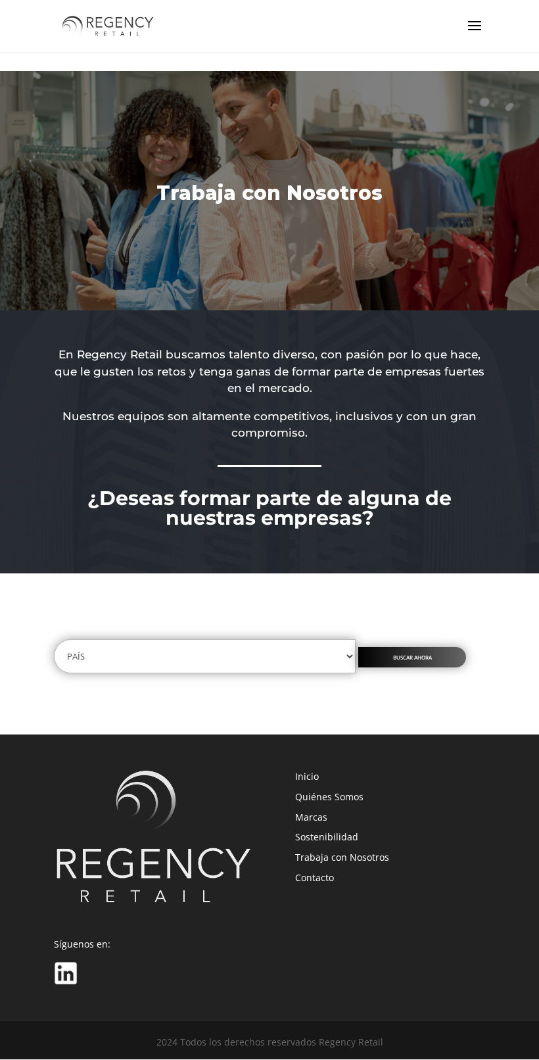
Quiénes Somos (329, 796)
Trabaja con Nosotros (342, 857)
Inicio (307, 776)
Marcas (311, 817)
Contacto (314, 877)
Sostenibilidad (326, 837)
